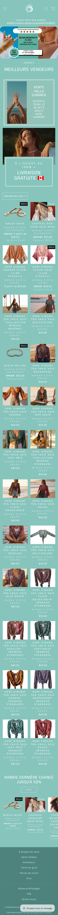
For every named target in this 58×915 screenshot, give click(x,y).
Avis (29, 878)
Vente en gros (29, 867)
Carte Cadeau (29, 857)
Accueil (28, 62)
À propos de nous (29, 851)
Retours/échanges (29, 888)
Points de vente (29, 873)
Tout (29, 790)
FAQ (29, 893)
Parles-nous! (29, 899)
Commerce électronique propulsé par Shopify (28, 912)
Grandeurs (29, 862)
